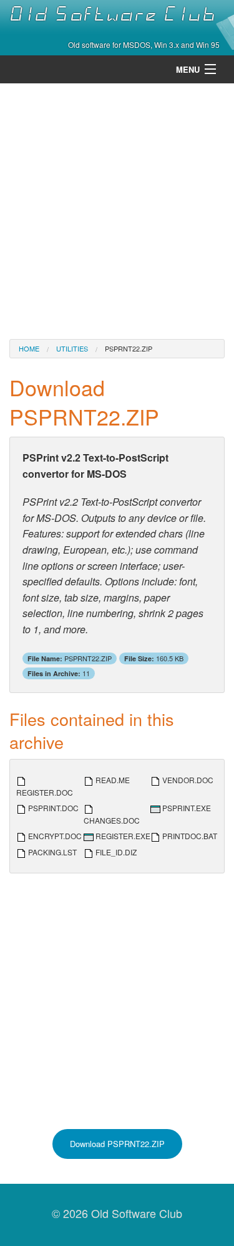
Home (29, 348)
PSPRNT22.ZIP (128, 348)
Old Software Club (112, 14)
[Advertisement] (117, 210)
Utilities (72, 348)
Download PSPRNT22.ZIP (117, 1144)
